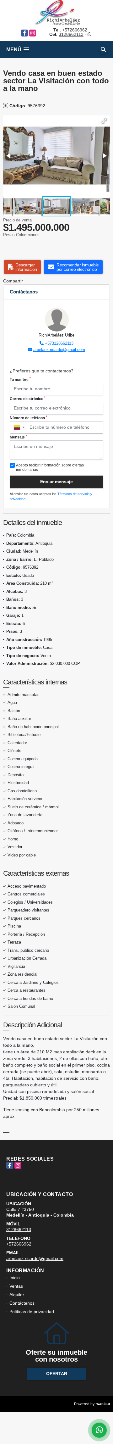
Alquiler (16, 1294)
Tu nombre (20, 379)
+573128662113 (59, 343)
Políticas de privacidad (31, 1311)
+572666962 (74, 29)
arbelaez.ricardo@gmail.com (59, 349)
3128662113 (71, 34)
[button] (104, 121)
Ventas (16, 1286)
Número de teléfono (28, 417)
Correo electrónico (28, 398)
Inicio (14, 1277)
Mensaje (18, 436)
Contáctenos (22, 1303)
